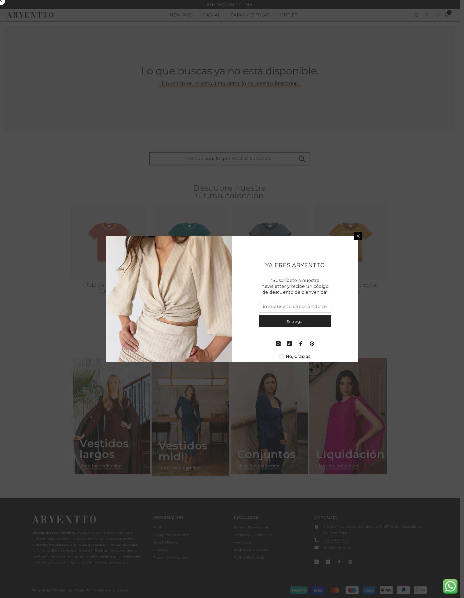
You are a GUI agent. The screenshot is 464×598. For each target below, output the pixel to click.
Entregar (295, 321)
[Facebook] (300, 343)
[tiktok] (289, 343)
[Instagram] (278, 343)
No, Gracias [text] (298, 356)
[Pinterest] (312, 343)
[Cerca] (358, 236)
